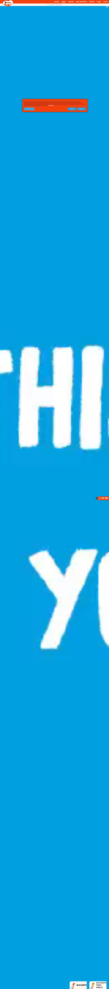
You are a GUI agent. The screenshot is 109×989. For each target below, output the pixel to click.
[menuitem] (56, 2)
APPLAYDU (105, 2)
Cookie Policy (51, 105)
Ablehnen (72, 108)
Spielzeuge (56, 2)
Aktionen (99, 2)
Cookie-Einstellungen (29, 108)
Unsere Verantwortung (81, 2)
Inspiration (91, 2)
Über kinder (71, 2)
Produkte (64, 2)
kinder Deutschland (48, 4)
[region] (55, 105)
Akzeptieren (81, 108)
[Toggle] (97, 498)
